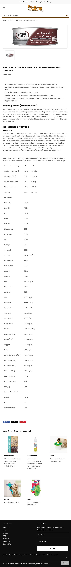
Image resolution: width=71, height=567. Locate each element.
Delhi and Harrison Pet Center (17, 564)
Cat (11, 20)
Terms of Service (35, 555)
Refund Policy (24, 555)
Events (5, 533)
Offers (5, 530)
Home (4, 20)
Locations (6, 541)
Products (6, 527)
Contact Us (7, 544)
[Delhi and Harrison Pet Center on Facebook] (66, 558)
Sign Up (52, 548)
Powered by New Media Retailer (38, 564)
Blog (4, 536)
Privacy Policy (13, 555)
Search (5, 555)
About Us (6, 538)
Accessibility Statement (50, 555)
